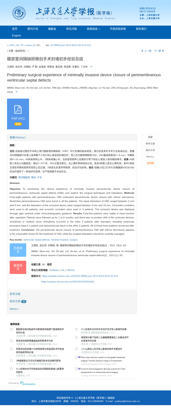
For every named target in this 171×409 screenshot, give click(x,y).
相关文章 (17, 301)
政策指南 (92, 28)
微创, (34, 177)
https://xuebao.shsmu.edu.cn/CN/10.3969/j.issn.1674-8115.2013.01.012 (80, 276)
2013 (12, 45)
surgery (74, 239)
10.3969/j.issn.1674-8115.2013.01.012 (70, 45)
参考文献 (15, 294)
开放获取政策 (118, 28)
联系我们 (141, 28)
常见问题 (71, 28)
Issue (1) (31, 45)
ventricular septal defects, (37, 239)
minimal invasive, (60, 239)
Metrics (14, 309)
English (16, 35)
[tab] (72, 137)
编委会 (52, 28)
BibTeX (71, 270)
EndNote (54, 270)
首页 (14, 28)
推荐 (49, 264)
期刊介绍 (32, 28)
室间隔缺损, (24, 177)
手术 (39, 177)
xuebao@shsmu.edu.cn (127, 401)
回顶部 (150, 163)
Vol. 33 (19, 45)
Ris (63, 270)
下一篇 (158, 50)
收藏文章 (36, 264)
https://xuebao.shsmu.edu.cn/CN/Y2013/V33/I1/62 (67, 281)
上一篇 (147, 50)
